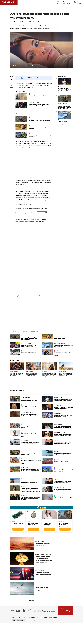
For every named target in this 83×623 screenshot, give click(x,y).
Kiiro (16, 191)
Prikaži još (31, 600)
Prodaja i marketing (22, 617)
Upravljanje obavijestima (19, 620)
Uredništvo (14, 617)
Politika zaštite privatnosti (41, 617)
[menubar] (74, 2)
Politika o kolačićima (53, 617)
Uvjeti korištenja (31, 617)
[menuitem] (74, 2)
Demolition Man (28, 83)
